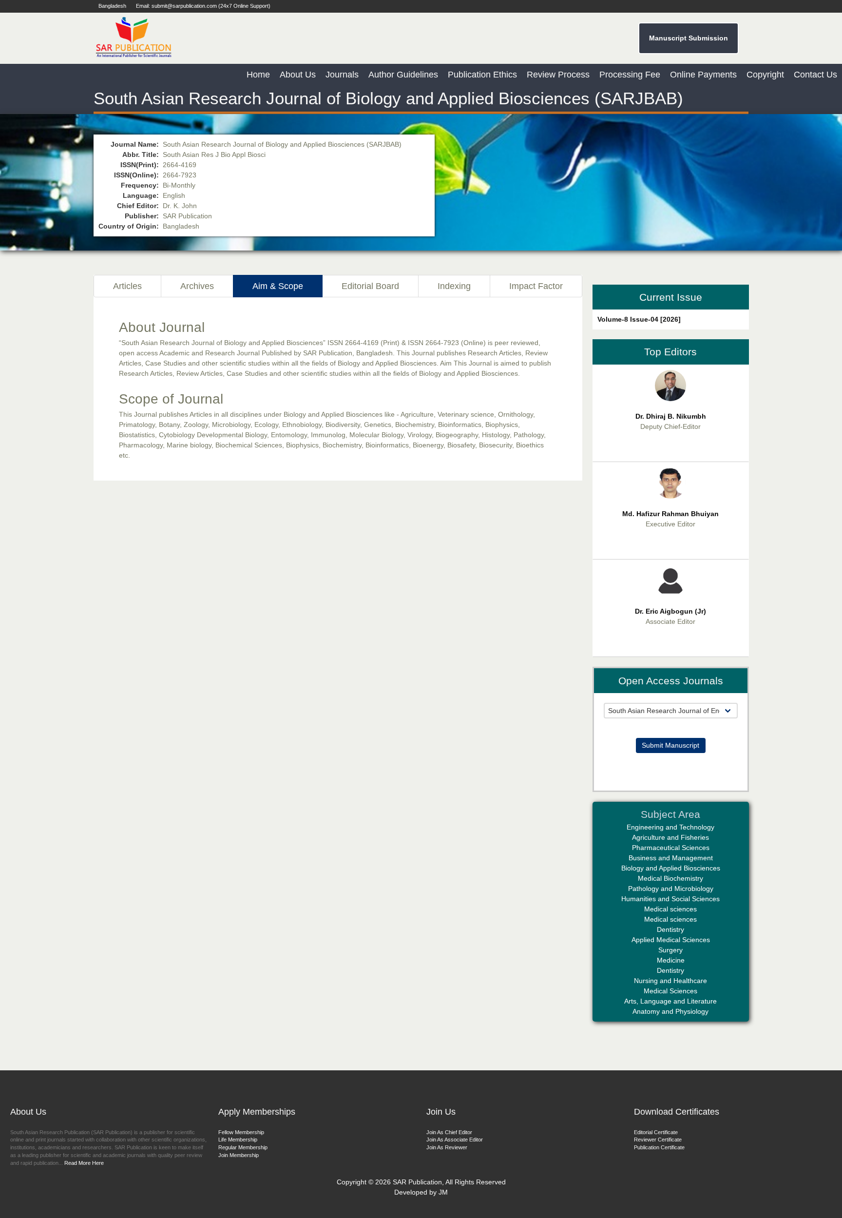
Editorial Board (370, 286)
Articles (127, 286)
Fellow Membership (241, 1132)
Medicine (671, 960)
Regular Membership (243, 1147)
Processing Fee (629, 74)
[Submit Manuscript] (671, 723)
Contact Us (815, 74)
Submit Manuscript (670, 745)
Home (258, 74)
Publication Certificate (659, 1147)
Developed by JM (421, 1192)
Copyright (765, 74)
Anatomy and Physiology (670, 1011)
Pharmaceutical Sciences (670, 847)
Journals (342, 74)
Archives (197, 286)
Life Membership (237, 1139)
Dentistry (670, 929)
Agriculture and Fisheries (670, 837)
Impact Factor (536, 286)
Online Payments (703, 74)
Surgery (670, 950)
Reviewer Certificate (658, 1139)
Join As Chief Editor (449, 1132)
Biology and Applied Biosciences (670, 868)
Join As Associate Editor (454, 1139)
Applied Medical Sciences (671, 940)
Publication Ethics (482, 74)
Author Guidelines (403, 74)
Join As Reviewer (446, 1147)
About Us (298, 74)
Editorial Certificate (656, 1132)
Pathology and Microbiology (670, 888)
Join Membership (238, 1155)
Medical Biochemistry (670, 878)
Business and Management (671, 858)
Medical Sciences (670, 991)
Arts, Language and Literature (670, 1001)
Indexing (454, 286)
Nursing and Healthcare (670, 981)
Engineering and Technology (670, 827)
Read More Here (83, 1163)
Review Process (558, 74)
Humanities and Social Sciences (670, 899)
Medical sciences (670, 909)
